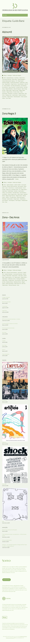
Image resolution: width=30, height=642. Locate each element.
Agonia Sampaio (10, 184)
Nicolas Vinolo (16, 92)
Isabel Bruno (10, 191)
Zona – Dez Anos (10, 217)
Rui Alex (23, 283)
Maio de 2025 (4, 531)
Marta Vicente (15, 90)
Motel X (7, 197)
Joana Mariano (21, 84)
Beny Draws (14, 79)
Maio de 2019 (4, 351)
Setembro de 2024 (6, 108)
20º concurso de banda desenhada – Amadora (11, 319)
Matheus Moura (9, 282)
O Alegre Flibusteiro (6, 297)
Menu (5, 15)
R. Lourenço (15, 93)
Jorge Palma (4, 310)
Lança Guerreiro (12, 87)
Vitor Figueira (12, 200)
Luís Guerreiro (23, 192)
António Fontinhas (8, 274)
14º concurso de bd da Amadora (8, 328)
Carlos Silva (20, 275)
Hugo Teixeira (14, 84)
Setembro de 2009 (6, 320)
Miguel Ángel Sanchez (10, 195)
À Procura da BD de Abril (7, 540)
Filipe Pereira (23, 277)
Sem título (4, 332)
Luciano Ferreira (19, 87)
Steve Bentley (5, 200)
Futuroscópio (4, 306)
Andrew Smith (17, 184)
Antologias (9, 75)
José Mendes (23, 85)
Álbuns (5, 75)
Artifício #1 (4, 442)
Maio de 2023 (4, 303)
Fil (16, 81)
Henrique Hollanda (20, 278)
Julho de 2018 (4, 355)
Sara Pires (4, 96)
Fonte (16, 179)
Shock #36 (4, 484)
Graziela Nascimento (14, 82)
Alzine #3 (7, 31)
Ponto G (3, 349)
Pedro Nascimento (20, 197)
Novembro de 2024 (6, 537)
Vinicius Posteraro (12, 285)
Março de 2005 (5, 325)
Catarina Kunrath (18, 188)
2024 (5, 184)
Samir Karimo (10, 199)
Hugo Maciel (7, 84)
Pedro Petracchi (17, 283)
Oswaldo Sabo (13, 197)
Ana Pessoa (20, 272)
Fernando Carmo (14, 189)
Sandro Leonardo (22, 95)
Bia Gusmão (20, 186)
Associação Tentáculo (6, 79)
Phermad (10, 93)
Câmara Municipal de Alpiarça (8, 81)
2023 (5, 272)
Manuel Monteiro (9, 88)
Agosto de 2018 (5, 307)
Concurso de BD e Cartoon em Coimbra (10, 323)
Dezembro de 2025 (6, 522)
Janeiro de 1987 (5, 298)
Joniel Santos (21, 191)
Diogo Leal (8, 189)
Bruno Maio (9, 275)
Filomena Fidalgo (5, 82)
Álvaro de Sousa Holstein (12, 272)
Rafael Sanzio (21, 93)
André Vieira (22, 77)
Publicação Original (17, 75)
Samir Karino (15, 95)
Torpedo (3, 340)
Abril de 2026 (4, 342)
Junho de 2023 (5, 212)
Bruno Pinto (14, 275)
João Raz (16, 191)
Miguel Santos (9, 92)
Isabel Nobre (5, 280)
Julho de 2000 (5, 333)
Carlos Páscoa (11, 188)
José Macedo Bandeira (15, 85)
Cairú (6, 188)
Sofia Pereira (22, 199)
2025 (5, 77)
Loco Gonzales (9, 192)
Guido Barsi (22, 82)
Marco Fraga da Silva (12, 194)
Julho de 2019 (4, 346)
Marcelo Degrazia (17, 88)
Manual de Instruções (6, 301)
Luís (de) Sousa (16, 192)
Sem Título (4, 345)
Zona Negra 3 (9, 113)
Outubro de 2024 (5, 541)
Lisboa (3, 192)
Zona (6, 202)
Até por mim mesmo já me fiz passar (9, 529)
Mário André (9, 90)
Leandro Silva (11, 280)
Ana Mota (16, 77)
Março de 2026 (5, 444)
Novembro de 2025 (6, 27)
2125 (3, 521)
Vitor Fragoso (18, 200)
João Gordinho (7, 85)
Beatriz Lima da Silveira (12, 186)
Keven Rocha (5, 87)
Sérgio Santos (10, 96)
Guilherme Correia (12, 278)
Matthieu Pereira (17, 282)
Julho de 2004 (5, 329)
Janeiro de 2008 (5, 312)
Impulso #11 (4, 400)
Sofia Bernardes (17, 96)
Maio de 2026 (5, 401)
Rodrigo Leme (8, 95)
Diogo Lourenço (8, 277)
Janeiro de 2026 (5, 485)
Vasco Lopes (8, 98)
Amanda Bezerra (10, 77)
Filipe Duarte (20, 81)
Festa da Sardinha (5, 354)
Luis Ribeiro (4, 194)
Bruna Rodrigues (21, 79)
